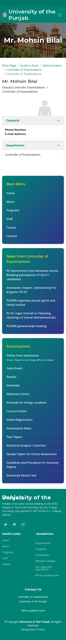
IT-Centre (40, 629)
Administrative (52, 65)
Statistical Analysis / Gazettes (26, 445)
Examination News (19, 428)
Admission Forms (17, 394)
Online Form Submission (30, 357)
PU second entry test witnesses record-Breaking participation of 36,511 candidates (32, 275)
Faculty (11, 227)
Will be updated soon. (47, 575)
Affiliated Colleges (45, 561)
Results (11, 377)
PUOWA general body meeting (26, 326)
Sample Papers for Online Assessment (31, 454)
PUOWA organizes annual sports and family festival (30, 303)
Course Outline (16, 411)
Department (15, 145)
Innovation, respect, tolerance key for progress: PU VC (31, 290)
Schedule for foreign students (26, 402)
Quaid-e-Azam (29, 65)
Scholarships (42, 555)
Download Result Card (21, 475)
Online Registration (19, 420)
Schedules (13, 385)
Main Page (9, 65)
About (10, 202)
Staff (9, 219)
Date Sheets (14, 368)
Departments (42, 543)
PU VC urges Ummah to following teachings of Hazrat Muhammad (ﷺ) (31, 315)
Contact (11, 236)
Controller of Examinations (24, 70)
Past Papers (14, 437)
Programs (12, 210)
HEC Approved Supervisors (43, 568)
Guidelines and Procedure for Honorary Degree (32, 465)
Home (10, 193)
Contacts (12, 120)
